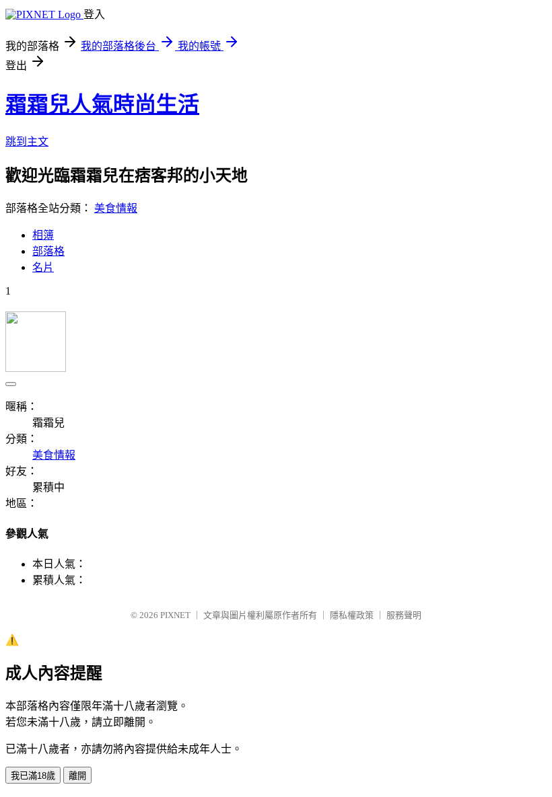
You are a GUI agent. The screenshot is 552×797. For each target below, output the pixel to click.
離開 (77, 776)
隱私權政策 (352, 615)
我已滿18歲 (33, 776)
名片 (43, 267)
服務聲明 (403, 615)
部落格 (48, 251)
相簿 (43, 235)
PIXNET (175, 615)
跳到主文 (26, 141)
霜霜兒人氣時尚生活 (102, 104)
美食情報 (115, 208)
